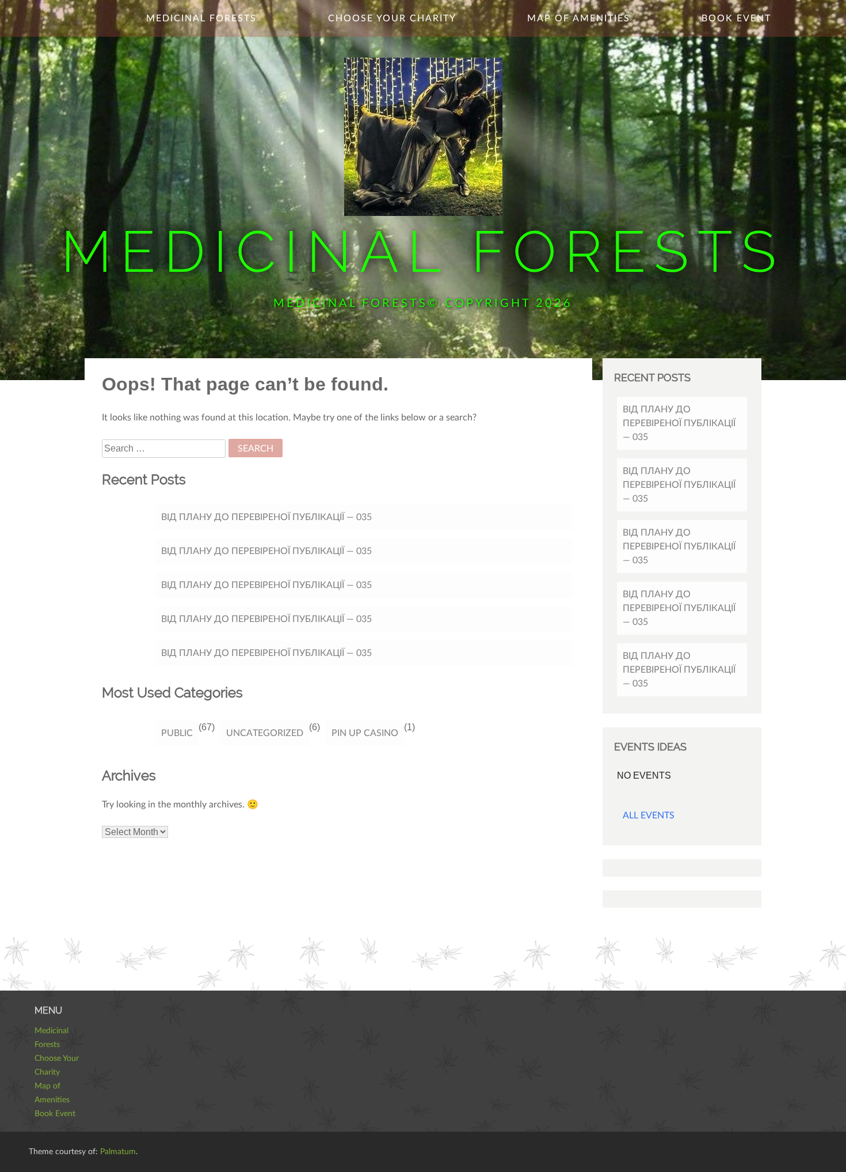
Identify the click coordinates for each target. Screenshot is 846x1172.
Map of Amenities (578, 18)
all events (648, 815)
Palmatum (118, 1152)
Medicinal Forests (423, 251)
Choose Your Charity (392, 18)
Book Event (736, 18)
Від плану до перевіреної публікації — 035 (266, 517)
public (177, 733)
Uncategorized (264, 733)
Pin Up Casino (364, 733)
